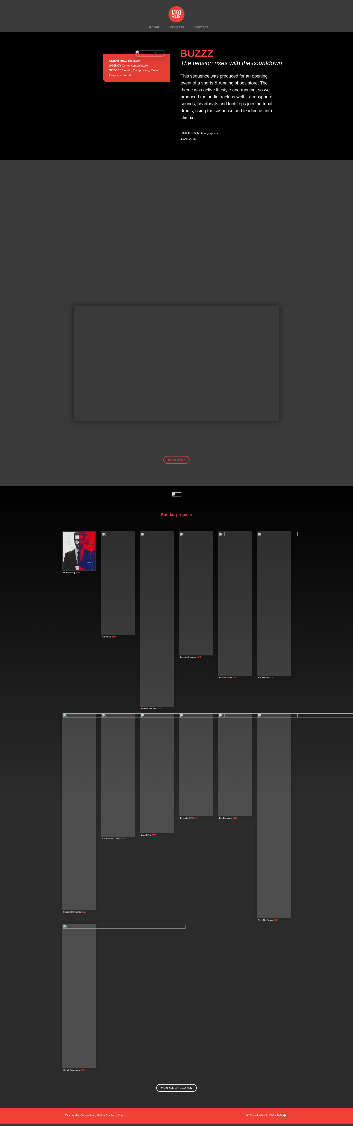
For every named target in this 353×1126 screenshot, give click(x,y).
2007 (114, 637)
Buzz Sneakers (130, 60)
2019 (159, 709)
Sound (126, 75)
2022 (273, 678)
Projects (177, 27)
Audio (127, 70)
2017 (78, 573)
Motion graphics (207, 133)
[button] (176, 460)
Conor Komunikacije (135, 65)
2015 (192, 138)
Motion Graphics (106, 1115)
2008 (154, 835)
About (154, 27)
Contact (201, 27)
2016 (235, 678)
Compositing (141, 70)
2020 (84, 912)
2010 (123, 838)
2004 (195, 818)
